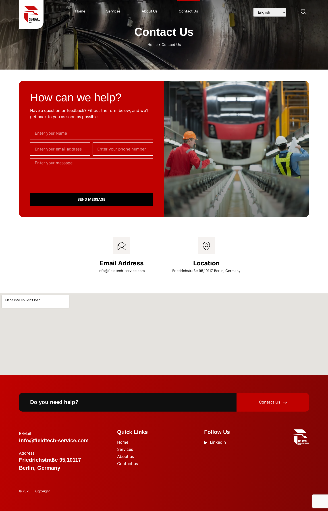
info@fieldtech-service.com (121, 270)
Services (113, 11)
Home (80, 11)
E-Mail (25, 433)
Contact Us (188, 11)
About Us (150, 11)
